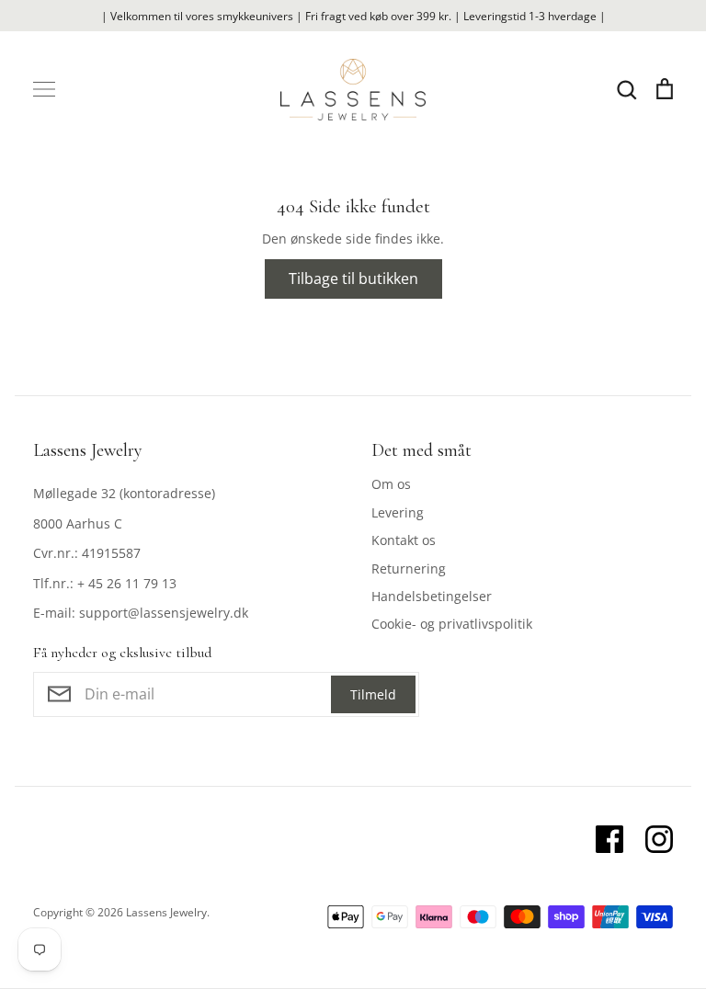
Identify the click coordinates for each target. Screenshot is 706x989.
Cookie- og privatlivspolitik (451, 623)
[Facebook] (609, 839)
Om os (391, 484)
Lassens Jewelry (166, 912)
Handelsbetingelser (431, 596)
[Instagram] (659, 839)
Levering (397, 512)
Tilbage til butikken (353, 278)
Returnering (408, 568)
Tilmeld (373, 694)
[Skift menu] (44, 89)
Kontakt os (403, 540)
